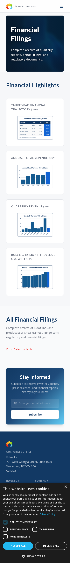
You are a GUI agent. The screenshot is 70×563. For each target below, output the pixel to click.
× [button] (65, 486)
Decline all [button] (51, 545)
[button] (35, 556)
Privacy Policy (47, 514)
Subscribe (35, 414)
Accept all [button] (18, 545)
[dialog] (35, 523)
